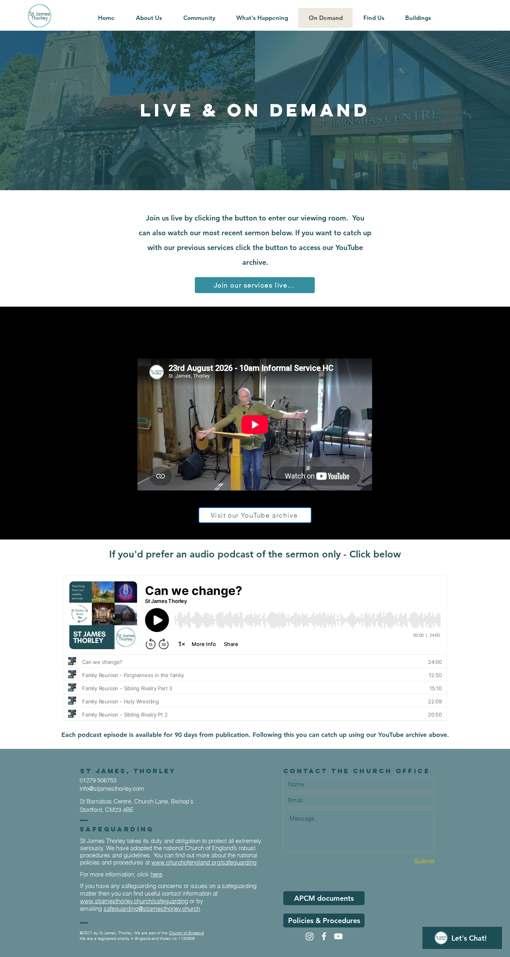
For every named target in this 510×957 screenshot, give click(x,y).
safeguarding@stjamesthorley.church (152, 908)
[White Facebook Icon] (324, 936)
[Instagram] (309, 936)
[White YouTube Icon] (338, 936)
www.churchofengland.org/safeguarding (204, 862)
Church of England (186, 932)
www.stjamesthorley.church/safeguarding (134, 901)
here (156, 874)
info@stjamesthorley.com (112, 788)
